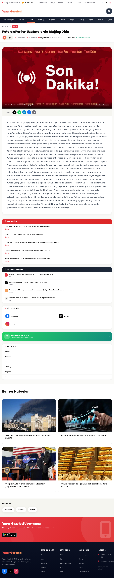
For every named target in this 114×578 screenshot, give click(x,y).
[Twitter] (106, 2)
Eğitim (91, 20)
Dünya (100, 20)
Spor (31, 20)
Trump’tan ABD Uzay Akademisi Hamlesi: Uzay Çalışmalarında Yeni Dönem (32, 242)
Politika (62, 20)
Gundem (8, 351)
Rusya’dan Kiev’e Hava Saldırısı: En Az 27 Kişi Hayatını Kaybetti (27, 226)
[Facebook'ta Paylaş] (29, 112)
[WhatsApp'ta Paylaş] (19, 112)
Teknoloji (41, 20)
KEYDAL (100, 568)
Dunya (7, 377)
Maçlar (62, 567)
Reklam (60, 3)
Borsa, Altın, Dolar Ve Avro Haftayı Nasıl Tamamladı (24, 234)
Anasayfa (10, 20)
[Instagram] (110, 2)
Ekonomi (8, 356)
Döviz (61, 555)
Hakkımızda (43, 3)
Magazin (52, 20)
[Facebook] (102, 2)
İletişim (69, 3)
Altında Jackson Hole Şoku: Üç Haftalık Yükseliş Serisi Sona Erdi (27, 250)
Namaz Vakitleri (65, 563)
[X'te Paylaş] (14, 112)
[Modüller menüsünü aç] (109, 11)
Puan (61, 572)
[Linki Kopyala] (34, 112)
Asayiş (81, 20)
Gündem (22, 20)
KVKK (79, 3)
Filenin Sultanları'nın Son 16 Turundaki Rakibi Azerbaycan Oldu (27, 258)
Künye (53, 3)
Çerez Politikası (89, 3)
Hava (61, 559)
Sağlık (72, 20)
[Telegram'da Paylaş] (24, 112)
